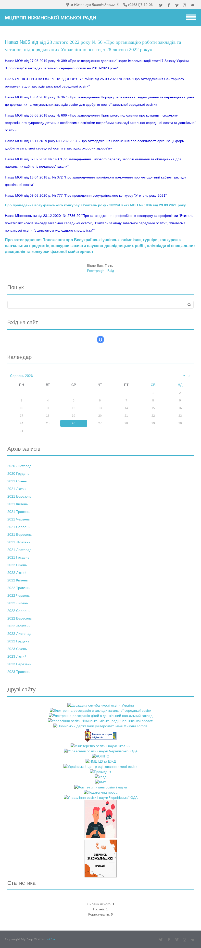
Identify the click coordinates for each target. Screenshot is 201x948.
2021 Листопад (19, 550)
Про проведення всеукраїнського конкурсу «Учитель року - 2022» (62, 205)
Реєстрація (95, 271)
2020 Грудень (18, 473)
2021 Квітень (17, 504)
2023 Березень (19, 664)
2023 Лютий (16, 656)
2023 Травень (18, 672)
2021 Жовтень (18, 542)
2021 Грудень (18, 557)
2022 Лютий (16, 573)
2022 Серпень (18, 611)
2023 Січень (17, 649)
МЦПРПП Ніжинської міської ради (50, 17)
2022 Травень (18, 588)
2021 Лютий (16, 489)
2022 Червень (18, 595)
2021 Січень (17, 481)
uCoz (51, 939)
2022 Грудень (18, 641)
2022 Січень (17, 565)
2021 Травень (18, 512)
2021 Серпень (18, 527)
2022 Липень (17, 603)
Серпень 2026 (21, 376)
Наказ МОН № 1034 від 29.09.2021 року (152, 205)
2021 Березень (19, 496)
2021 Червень (18, 519)
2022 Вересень (19, 618)
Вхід (110, 271)
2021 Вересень (19, 534)
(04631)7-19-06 (140, 5)
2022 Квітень (17, 580)
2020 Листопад (19, 466)
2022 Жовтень (18, 626)
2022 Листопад (19, 634)
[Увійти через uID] (100, 339)
